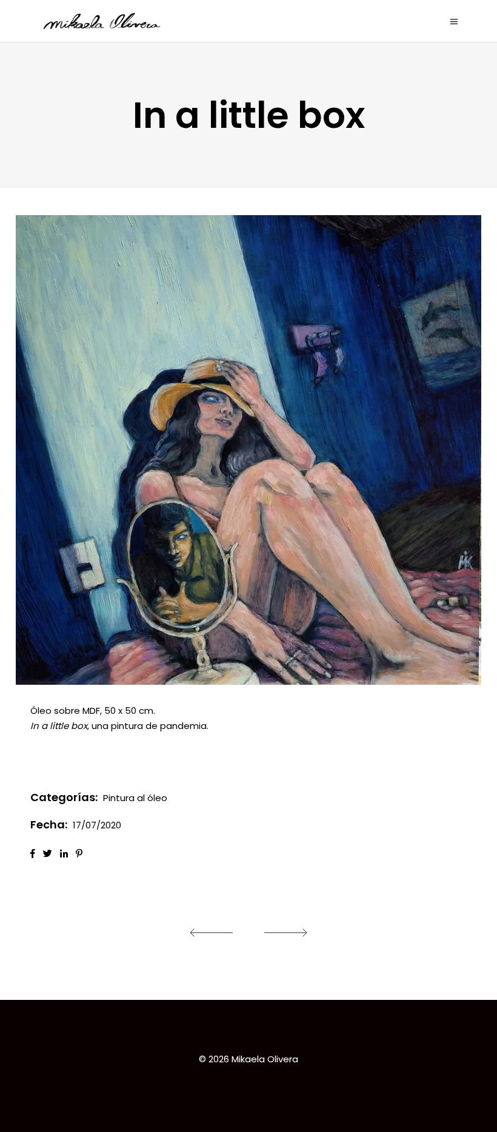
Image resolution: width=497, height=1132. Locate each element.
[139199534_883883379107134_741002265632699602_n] (248, 450)
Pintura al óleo (135, 797)
